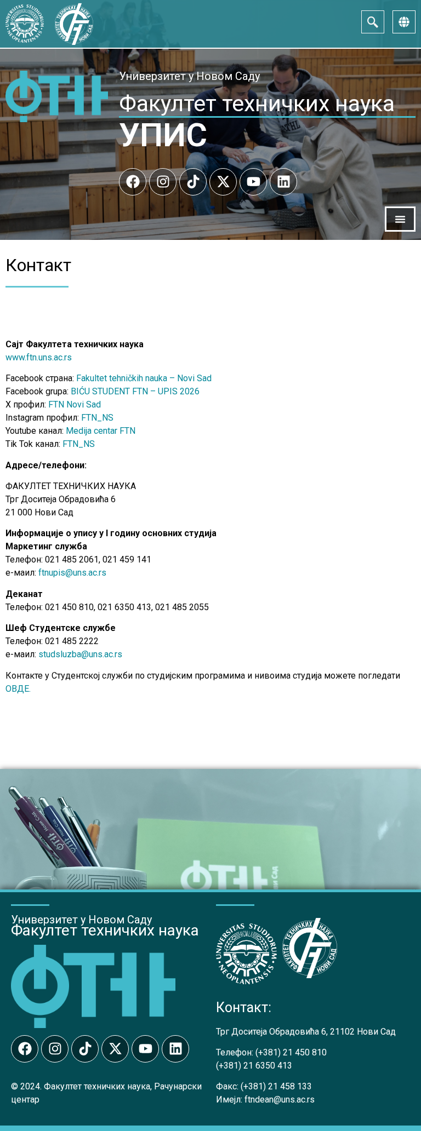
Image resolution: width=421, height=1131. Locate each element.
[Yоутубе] (253, 182)
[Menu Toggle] (400, 219)
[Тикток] (193, 182)
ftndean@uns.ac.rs (279, 1099)
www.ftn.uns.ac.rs (38, 357)
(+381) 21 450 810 (291, 1052)
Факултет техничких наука (257, 103)
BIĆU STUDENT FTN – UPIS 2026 (135, 391)
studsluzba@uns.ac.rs (80, 654)
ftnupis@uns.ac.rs (72, 572)
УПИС (163, 135)
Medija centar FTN (100, 431)
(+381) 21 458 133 (276, 1086)
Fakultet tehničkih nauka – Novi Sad (144, 378)
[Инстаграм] (163, 182)
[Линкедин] (283, 182)
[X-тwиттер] (223, 182)
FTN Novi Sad (74, 404)
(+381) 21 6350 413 (254, 1065)
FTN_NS (97, 417)
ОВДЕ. (18, 689)
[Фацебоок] (132, 182)
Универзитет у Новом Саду (189, 76)
